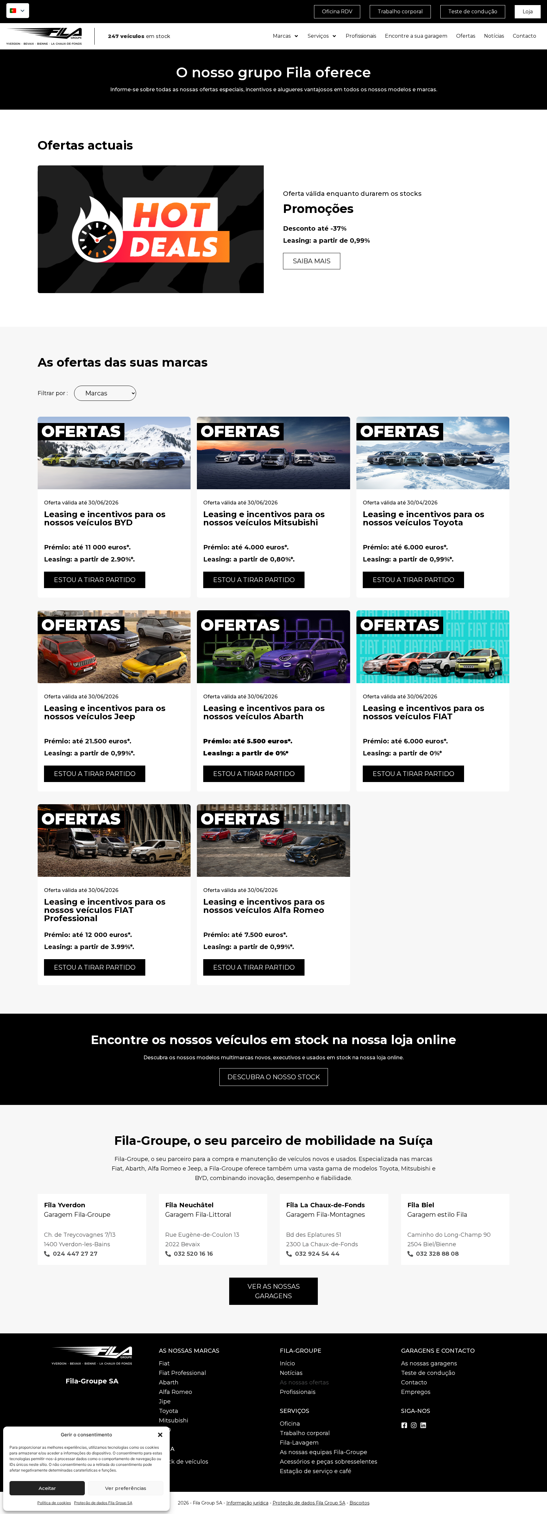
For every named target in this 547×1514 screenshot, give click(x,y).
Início (287, 1363)
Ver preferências (125, 1488)
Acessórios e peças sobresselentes (328, 1461)
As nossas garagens (429, 1363)
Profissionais (361, 36)
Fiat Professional (182, 1373)
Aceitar (47, 1488)
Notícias (494, 36)
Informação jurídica (247, 1503)
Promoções (318, 208)
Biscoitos (359, 1503)
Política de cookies (54, 1502)
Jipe (165, 1401)
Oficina (290, 1423)
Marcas (282, 36)
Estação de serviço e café (315, 1471)
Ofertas (465, 36)
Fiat (164, 1363)
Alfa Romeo (175, 1392)
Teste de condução (428, 1373)
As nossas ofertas (304, 1382)
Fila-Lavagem (299, 1442)
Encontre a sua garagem (416, 36)
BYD (165, 1430)
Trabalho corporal (305, 1433)
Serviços (318, 36)
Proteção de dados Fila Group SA (103, 1502)
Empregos (416, 1392)
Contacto (524, 36)
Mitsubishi (173, 1420)
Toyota (168, 1411)
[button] (160, 1435)
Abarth (169, 1382)
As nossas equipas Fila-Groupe (323, 1452)
